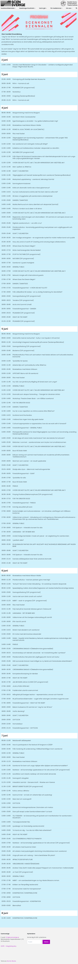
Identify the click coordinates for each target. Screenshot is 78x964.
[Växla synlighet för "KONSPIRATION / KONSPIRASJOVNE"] (39, 893)
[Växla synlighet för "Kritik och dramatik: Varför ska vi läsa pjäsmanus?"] (39, 188)
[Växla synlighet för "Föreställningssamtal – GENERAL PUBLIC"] (39, 428)
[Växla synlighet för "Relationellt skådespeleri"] (39, 740)
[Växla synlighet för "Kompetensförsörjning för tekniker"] (39, 674)
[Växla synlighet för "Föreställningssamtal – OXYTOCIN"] (39, 728)
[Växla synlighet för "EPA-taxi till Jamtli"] (39, 621)
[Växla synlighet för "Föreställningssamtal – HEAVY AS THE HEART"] (39, 703)
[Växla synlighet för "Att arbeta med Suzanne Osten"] (39, 847)
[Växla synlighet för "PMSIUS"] (39, 486)
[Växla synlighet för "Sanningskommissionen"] (39, 183)
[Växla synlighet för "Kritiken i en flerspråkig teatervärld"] (39, 885)
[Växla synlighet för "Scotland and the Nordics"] (39, 415)
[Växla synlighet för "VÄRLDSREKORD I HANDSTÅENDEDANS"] (39, 864)
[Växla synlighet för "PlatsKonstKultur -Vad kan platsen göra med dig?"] (39, 580)
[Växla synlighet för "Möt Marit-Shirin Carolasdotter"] (39, 117)
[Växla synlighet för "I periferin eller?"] (39, 540)
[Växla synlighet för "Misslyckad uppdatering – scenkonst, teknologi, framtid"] (39, 179)
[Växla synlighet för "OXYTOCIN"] (39, 720)
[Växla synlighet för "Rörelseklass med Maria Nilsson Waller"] (39, 125)
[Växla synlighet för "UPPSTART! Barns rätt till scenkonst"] (39, 373)
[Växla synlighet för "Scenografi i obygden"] (39, 778)
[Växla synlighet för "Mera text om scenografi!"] (39, 799)
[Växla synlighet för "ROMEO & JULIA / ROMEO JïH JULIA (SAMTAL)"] (39, 129)
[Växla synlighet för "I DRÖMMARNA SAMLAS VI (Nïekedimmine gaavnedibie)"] (39, 649)
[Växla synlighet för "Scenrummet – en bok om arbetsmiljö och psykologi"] (39, 795)
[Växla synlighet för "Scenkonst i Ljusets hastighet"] (39, 263)
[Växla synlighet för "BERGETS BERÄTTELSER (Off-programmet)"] (39, 786)
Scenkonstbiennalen (8, 8)
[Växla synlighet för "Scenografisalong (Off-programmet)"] (39, 296)
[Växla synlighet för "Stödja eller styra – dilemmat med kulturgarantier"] (39, 469)
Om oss (68, 8)
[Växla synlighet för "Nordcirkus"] (39, 92)
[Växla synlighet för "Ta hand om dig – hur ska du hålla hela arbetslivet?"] (39, 830)
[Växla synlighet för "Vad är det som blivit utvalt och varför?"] (39, 596)
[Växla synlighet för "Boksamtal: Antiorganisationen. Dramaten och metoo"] (39, 807)
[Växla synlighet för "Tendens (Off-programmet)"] (39, 300)
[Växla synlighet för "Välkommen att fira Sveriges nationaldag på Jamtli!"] (39, 617)
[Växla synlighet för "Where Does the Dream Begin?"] (39, 246)
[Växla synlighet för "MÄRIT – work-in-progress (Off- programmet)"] (39, 601)
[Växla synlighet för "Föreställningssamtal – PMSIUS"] (39, 503)
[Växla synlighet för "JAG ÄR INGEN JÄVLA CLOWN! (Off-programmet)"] (39, 682)
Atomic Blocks (11, 961)
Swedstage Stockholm (26, 8)
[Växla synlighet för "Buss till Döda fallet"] (39, 451)
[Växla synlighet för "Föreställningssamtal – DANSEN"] (39, 309)
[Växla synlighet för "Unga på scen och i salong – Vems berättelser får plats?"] (39, 855)
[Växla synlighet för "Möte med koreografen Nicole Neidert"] (39, 250)
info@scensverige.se (12, 937)
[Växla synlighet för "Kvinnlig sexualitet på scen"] (39, 507)
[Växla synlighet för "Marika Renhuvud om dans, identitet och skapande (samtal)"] (39, 204)
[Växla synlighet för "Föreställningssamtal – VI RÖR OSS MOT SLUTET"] (39, 288)
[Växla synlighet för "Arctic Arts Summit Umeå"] (39, 304)
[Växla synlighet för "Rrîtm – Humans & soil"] (39, 83)
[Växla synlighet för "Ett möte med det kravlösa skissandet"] (39, 634)
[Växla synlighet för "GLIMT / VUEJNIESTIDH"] (39, 171)
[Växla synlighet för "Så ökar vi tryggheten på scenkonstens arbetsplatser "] (39, 196)
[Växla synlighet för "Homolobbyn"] (39, 724)
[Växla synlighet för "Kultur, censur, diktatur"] (39, 791)
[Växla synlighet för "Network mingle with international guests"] (39, 275)
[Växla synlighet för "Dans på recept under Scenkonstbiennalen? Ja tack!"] (39, 812)
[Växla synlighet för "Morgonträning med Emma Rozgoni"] (39, 113)
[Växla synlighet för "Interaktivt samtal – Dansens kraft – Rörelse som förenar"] (39, 782)
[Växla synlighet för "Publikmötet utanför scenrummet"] (39, 690)
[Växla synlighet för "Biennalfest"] (39, 905)
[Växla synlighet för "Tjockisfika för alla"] (39, 478)
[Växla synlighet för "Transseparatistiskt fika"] (39, 822)
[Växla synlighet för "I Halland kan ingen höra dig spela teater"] (39, 419)
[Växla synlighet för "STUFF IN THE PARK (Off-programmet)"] (39, 254)
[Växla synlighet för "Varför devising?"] (39, 711)
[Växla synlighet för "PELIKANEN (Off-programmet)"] (39, 88)
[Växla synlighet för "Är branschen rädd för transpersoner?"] (39, 889)
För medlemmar (55, 8)
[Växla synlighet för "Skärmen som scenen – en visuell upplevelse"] (39, 461)
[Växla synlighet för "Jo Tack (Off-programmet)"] (39, 872)
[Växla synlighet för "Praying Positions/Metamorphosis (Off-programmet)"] (39, 494)
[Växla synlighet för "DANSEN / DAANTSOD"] (39, 200)
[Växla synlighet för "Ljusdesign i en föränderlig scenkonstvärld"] (39, 826)
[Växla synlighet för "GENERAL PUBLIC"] (39, 267)
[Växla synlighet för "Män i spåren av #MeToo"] (39, 167)
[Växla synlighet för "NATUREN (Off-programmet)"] (39, 152)
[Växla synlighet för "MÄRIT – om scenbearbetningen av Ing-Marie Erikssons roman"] (39, 880)
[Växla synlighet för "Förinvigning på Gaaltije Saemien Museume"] (39, 79)
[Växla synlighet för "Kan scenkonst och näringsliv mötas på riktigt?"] (39, 144)
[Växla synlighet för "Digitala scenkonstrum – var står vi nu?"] (39, 223)
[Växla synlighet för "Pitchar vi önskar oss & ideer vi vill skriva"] (39, 209)
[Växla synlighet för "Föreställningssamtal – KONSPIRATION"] (39, 901)
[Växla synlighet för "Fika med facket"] (39, 134)
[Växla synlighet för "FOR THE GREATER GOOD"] (39, 403)
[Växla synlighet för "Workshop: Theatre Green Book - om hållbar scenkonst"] (39, 398)
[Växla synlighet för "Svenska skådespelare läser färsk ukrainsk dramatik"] (39, 559)
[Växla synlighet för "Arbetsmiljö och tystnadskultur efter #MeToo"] (39, 365)
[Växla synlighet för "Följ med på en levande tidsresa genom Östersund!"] (39, 609)
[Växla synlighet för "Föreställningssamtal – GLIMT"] (39, 473)
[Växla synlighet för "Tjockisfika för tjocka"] (39, 361)
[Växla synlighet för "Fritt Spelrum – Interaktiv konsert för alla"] (39, 528)
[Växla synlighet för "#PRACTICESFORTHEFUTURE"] (39, 859)
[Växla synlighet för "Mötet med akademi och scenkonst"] (39, 630)
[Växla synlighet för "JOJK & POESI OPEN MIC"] (39, 686)
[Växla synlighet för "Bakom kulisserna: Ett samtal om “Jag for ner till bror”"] (39, 707)
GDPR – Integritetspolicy (8, 946)
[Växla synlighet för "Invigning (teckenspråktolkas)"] (39, 96)
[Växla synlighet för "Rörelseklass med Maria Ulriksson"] (39, 369)
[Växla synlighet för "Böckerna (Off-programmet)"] (39, 350)
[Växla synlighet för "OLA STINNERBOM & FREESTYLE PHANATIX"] (39, 839)
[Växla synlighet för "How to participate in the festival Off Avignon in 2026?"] (39, 745)
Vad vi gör (42, 8)
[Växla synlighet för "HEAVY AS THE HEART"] (39, 317)
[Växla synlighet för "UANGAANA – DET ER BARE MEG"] (39, 532)
